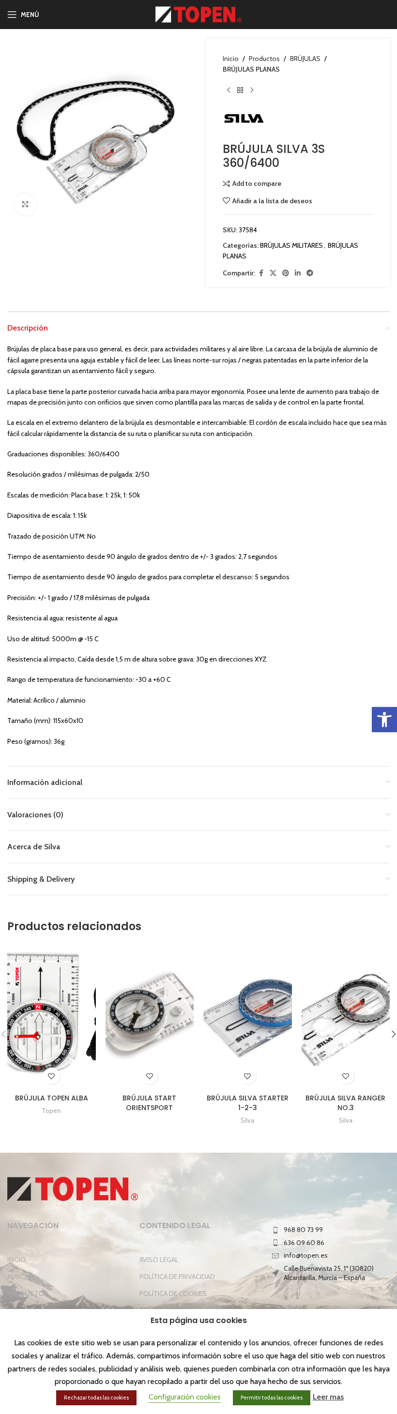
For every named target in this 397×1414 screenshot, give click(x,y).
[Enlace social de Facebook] (261, 273)
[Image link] (72, 1188)
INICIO (16, 1259)
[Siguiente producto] (252, 90)
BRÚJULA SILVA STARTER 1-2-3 (248, 1103)
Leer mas (328, 1396)
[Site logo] (198, 13)
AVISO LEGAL (159, 1259)
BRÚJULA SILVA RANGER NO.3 (345, 1103)
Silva (247, 1120)
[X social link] (273, 273)
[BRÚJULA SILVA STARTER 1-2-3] (247, 1016)
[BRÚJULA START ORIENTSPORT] (150, 1016)
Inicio (231, 58)
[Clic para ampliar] (25, 204)
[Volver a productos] (240, 90)
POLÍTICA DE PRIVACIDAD (177, 1276)
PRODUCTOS (27, 1293)
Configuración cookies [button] (185, 1396)
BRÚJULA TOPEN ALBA (51, 1098)
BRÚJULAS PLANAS (251, 69)
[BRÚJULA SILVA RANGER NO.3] (346, 1016)
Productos (264, 58)
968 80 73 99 (303, 1229)
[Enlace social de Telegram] (310, 273)
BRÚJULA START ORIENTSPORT (149, 1103)
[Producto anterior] (228, 90)
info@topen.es (306, 1255)
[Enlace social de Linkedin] (298, 273)
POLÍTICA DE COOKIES (173, 1293)
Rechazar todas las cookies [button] (96, 1397)
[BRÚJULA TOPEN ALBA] (51, 1016)
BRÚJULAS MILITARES (291, 245)
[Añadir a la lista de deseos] (51, 1076)
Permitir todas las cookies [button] (272, 1397)
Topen (51, 1110)
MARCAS (20, 1276)
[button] (384, 719)
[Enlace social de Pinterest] (285, 273)
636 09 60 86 (304, 1242)
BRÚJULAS (305, 58)
